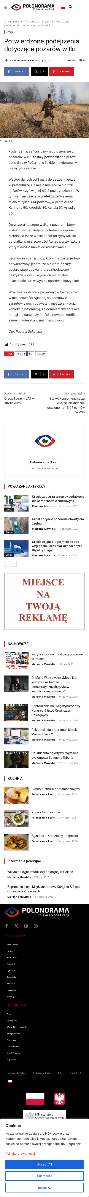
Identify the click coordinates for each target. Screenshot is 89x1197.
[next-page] (14, 564)
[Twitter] (16, 926)
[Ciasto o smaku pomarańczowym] (16, 795)
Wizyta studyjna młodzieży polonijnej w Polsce (40, 872)
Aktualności (32, 21)
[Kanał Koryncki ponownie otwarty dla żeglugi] (16, 525)
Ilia (31, 353)
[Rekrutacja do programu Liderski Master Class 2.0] (16, 736)
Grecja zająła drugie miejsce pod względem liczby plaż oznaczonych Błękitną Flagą (57, 546)
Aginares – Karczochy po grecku (55, 836)
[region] (44, 1158)
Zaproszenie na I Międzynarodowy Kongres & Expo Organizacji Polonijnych (56, 710)
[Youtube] (26, 926)
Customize (44, 1176)
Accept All (44, 1164)
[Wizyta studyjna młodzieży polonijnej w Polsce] (16, 660)
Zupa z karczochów (46, 812)
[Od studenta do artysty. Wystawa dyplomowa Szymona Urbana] (16, 759)
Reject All (44, 1187)
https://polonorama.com (44, 468)
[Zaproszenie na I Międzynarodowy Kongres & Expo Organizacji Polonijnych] (16, 712)
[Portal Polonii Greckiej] (32, 7)
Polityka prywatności (20, 1153)
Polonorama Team (25, 60)
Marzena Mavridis (44, 506)
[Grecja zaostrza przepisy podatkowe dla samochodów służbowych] (16, 503)
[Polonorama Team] (7, 60)
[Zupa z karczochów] (16, 818)
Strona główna (13, 21)
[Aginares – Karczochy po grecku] (16, 842)
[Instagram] (35, 926)
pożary (41, 353)
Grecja (45, 21)
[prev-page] (7, 564)
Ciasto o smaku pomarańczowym (56, 789)
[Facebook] (6, 926)
